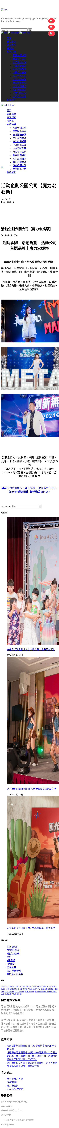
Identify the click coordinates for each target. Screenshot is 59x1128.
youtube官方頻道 (15, 1089)
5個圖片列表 (13, 950)
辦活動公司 (39, 991)
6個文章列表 (13, 953)
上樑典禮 (8, 994)
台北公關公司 (9, 991)
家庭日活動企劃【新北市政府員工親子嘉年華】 (31, 649)
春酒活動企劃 (48, 991)
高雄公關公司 (29, 991)
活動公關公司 (46, 986)
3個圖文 (11, 964)
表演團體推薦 (16, 994)
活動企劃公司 (26, 986)
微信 (9, 957)
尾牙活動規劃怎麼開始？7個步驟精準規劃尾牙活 (31, 789)
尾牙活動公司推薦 (26, 989)
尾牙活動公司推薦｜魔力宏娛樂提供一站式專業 (31, 928)
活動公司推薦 (36, 986)
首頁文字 (11, 967)
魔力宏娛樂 (12, 1086)
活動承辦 (11, 986)
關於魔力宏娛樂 (15, 974)
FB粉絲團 (12, 1082)
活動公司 (18, 986)
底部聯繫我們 (14, 971)
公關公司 (4, 986)
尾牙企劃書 (37, 989)
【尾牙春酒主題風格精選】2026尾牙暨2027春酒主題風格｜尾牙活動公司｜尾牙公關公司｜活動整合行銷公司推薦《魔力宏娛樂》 (32, 1056)
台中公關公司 (19, 991)
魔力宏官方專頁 (15, 1079)
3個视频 (11, 960)
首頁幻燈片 (12, 947)
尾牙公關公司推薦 (12, 989)
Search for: (6, 506)
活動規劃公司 (46, 989)
